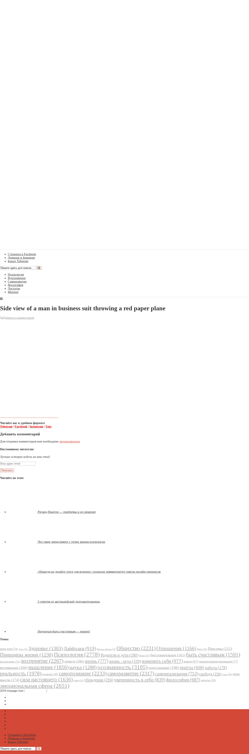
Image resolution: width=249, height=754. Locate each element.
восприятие (42, 661)
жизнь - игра (125, 661)
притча (192, 667)
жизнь (96, 661)
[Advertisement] (124, 348)
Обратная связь (35, 690)
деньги (74, 661)
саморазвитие (130, 673)
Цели (144, 655)
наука (83, 667)
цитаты (208, 680)
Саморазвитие (17, 281)
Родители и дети (120, 655)
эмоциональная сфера (34, 686)
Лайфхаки (80, 648)
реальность (20, 673)
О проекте (54, 690)
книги (191, 661)
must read (9, 649)
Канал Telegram (18, 704)
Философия (15, 285)
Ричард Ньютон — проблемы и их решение (67, 512)
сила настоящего (46, 679)
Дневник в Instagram (21, 700)
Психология (16, 274)
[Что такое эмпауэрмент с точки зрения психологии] (23, 541)
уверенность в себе (139, 679)
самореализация (176, 673)
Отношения (176, 648)
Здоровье (45, 648)
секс (227, 674)
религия (50, 674)
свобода (210, 674)
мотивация (13, 668)
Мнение (13, 292)
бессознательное (167, 655)
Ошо (202, 649)
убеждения (98, 680)
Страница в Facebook (22, 697)
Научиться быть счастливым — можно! (64, 631)
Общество (136, 648)
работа (216, 667)
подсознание (163, 668)
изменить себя (162, 661)
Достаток (14, 288)
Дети (23, 649)
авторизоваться (69, 441)
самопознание (83, 673)
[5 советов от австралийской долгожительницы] (23, 601)
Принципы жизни (26, 655)
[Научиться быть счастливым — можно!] (23, 631)
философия (183, 679)
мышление (48, 667)
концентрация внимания (218, 661)
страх (78, 680)
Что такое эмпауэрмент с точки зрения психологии (71, 541)
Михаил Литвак (106, 649)
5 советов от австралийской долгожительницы (69, 601)
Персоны (220, 648)
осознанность (122, 667)
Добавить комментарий (18, 317)
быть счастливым (213, 655)
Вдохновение (17, 278)
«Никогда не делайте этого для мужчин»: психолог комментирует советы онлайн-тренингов (99, 571)
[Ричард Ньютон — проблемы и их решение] (23, 512)
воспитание (10, 661)
